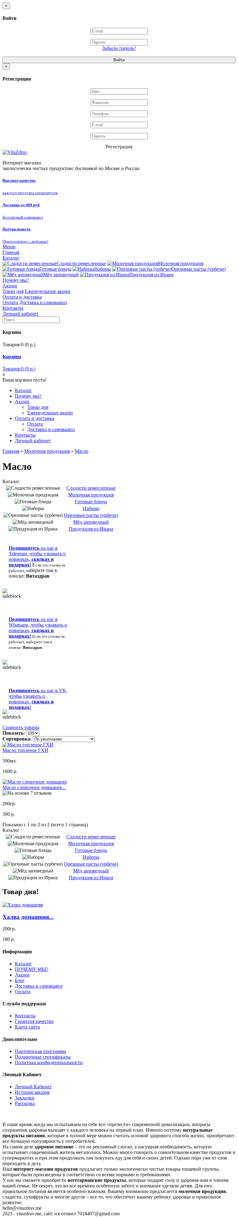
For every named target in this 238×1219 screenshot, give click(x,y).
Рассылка (25, 1103)
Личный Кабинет (33, 1086)
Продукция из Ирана (151, 274)
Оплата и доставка (22, 296)
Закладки (24, 1097)
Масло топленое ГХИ (25, 750)
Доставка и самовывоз (43, 302)
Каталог (11, 257)
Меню (8, 246)
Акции (9, 285)
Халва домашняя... (28, 917)
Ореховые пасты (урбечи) (198, 269)
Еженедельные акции (47, 291)
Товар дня (13, 291)
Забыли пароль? (119, 48)
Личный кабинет (20, 313)
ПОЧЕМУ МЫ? (31, 969)
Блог (20, 980)
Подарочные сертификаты (43, 1057)
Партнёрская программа (40, 1051)
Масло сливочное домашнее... (34, 787)
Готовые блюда (55, 269)
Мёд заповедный (61, 274)
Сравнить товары (20, 727)
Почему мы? (15, 280)
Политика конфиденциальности (49, 1062)
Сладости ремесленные (81, 263)
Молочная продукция (180, 263)
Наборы (102, 269)
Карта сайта (27, 1026)
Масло (81, 451)
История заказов (32, 1092)
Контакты (12, 308)
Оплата (10, 302)
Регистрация (119, 146)
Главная (10, 252)
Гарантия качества (34, 1021)
